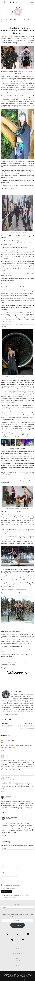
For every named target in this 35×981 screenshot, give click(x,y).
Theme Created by (17, 979)
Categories (8, 974)
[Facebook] (13, 2)
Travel (17, 965)
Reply (4, 750)
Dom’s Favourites (22, 976)
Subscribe (17, 925)
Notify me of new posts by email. (9, 888)
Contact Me (28, 975)
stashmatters (9, 740)
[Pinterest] (4, 2)
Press (31, 973)
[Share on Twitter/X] (8, 719)
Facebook (17, 663)
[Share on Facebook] (6, 719)
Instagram (25, 663)
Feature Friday (17, 953)
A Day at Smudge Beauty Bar (7, 725)
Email (3, 872)
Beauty (17, 948)
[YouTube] (7, 2)
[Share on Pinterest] (10, 719)
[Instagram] (2, 2)
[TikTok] (10, 2)
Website (3, 879)
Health (17, 958)
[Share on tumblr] (12, 719)
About (26, 973)
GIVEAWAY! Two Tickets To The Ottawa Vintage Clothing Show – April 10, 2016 (26, 727)
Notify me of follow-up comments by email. (11, 885)
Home (2, 20)
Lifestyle (17, 960)
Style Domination (11, 817)
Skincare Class (17, 963)
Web (9, 714)
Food (17, 955)
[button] (33, 2)
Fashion (22, 25)
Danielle (8, 796)
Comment (4, 848)
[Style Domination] (17, 12)
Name (3, 866)
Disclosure (11, 976)
